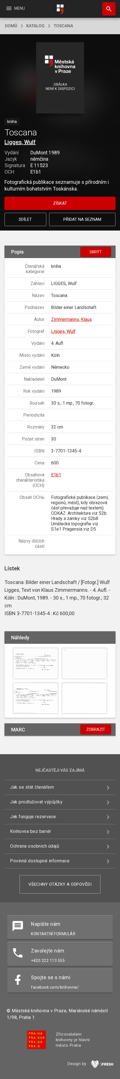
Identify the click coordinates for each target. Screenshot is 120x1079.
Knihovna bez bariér (30, 831)
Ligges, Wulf (20, 142)
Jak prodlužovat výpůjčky (36, 802)
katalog (35, 25)
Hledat (107, 9)
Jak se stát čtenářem (32, 787)
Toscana (63, 25)
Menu (15, 8)
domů (11, 25)
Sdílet (25, 219)
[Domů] (60, 9)
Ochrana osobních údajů (34, 846)
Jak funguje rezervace (33, 816)
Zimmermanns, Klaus (71, 319)
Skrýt (96, 252)
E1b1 (56, 474)
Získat (60, 203)
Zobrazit (95, 729)
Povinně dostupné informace (39, 860)
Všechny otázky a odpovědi (60, 884)
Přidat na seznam (82, 219)
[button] (60, 78)
